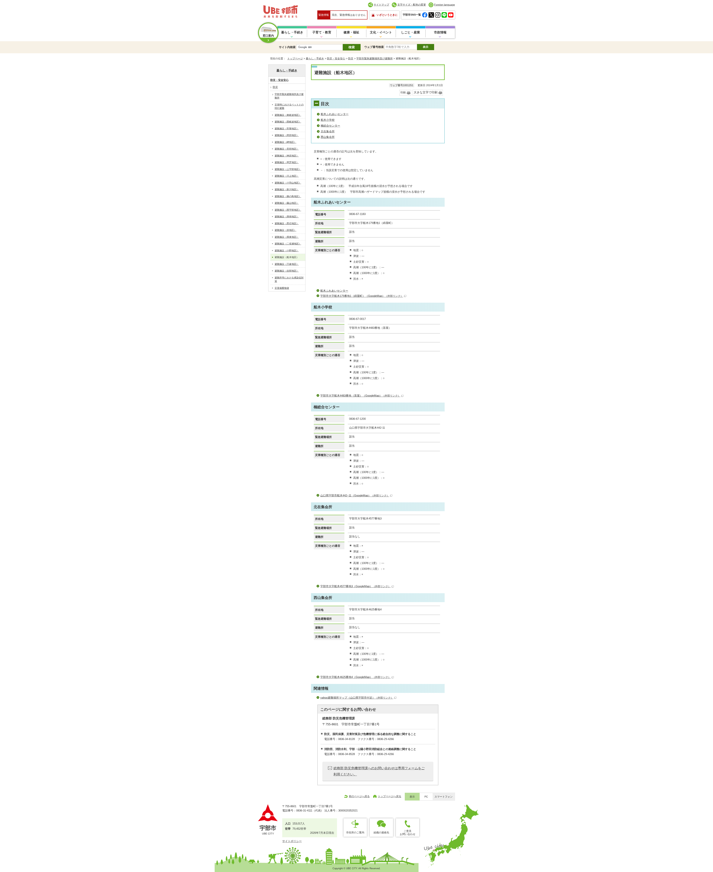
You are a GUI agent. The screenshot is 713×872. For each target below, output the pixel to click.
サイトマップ (381, 4)
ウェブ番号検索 (374, 46)
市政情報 (440, 32)
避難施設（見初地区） (287, 148)
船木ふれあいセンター (335, 114)
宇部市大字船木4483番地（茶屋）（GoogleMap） (360, 395)
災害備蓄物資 (282, 288)
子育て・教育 (321, 32)
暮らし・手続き (292, 32)
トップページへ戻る (389, 796)
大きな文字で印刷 (425, 92)
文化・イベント (381, 32)
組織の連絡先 (381, 832)
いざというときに (387, 14)
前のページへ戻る (359, 796)
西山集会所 (328, 136)
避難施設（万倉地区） (287, 264)
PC (426, 796)
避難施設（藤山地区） (287, 203)
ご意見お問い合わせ (407, 832)
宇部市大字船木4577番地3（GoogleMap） (355, 586)
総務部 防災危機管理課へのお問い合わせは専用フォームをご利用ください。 (379, 771)
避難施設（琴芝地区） (287, 162)
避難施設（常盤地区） (287, 128)
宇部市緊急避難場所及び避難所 (374, 58)
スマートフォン (443, 796)
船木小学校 (328, 119)
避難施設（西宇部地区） (288, 209)
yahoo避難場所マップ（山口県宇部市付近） (356, 697)
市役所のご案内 (355, 832)
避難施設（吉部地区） (287, 270)
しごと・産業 (410, 32)
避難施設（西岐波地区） (288, 121)
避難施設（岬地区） (285, 142)
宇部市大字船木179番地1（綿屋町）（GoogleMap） (361, 295)
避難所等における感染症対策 (289, 279)
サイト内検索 (287, 47)
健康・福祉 (351, 32)
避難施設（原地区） (285, 230)
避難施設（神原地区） (287, 155)
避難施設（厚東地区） (287, 237)
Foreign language (444, 4)
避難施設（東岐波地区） (288, 115)
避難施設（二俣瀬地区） (288, 243)
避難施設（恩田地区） (287, 135)
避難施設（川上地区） (287, 176)
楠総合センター (330, 125)
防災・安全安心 (336, 58)
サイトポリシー (292, 841)
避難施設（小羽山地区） (288, 182)
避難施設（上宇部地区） (288, 169)
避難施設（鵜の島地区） (288, 196)
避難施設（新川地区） (287, 189)
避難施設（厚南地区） (287, 216)
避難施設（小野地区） (287, 250)
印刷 (403, 92)
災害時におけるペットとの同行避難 (289, 106)
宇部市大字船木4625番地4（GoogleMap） (355, 677)
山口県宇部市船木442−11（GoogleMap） (354, 495)
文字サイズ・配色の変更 (411, 4)
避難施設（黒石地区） (287, 223)
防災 (350, 58)
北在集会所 (328, 131)
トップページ (295, 58)
